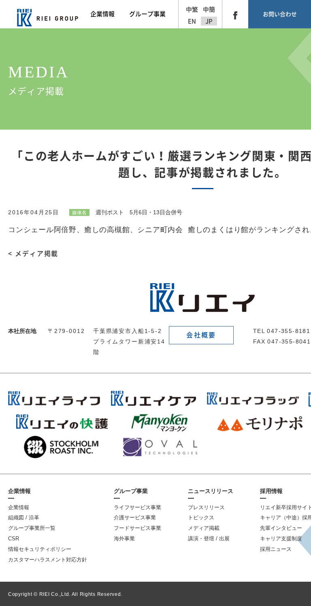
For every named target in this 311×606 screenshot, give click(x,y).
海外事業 (124, 539)
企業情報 (19, 491)
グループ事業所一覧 (31, 528)
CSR (13, 539)
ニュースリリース (210, 491)
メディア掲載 (203, 528)
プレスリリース (206, 507)
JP (209, 21)
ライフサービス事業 (137, 507)
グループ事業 (131, 491)
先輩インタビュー (281, 528)
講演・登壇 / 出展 (209, 539)
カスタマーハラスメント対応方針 (47, 560)
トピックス (201, 517)
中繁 (192, 9)
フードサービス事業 (137, 528)
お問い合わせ (280, 14)
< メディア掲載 (33, 253)
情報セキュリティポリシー (39, 549)
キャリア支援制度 (281, 539)
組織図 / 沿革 (23, 517)
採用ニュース (276, 549)
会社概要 (201, 335)
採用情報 (271, 491)
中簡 (209, 9)
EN (192, 21)
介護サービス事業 (135, 517)
